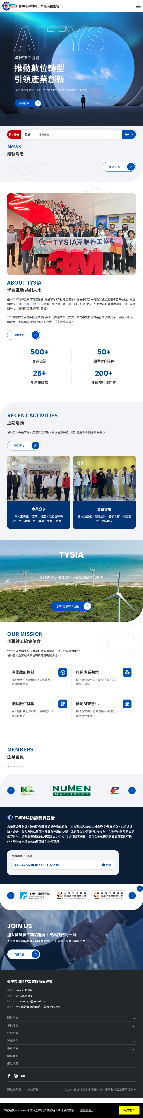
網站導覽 (33, 1089)
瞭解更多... (86, 1110)
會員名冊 (12, 1025)
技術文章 (12, 1033)
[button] (8, 766)
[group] (71, 69)
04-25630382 (24, 990)
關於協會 (12, 1018)
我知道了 (129, 1110)
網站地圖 (12, 1064)
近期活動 (12, 1041)
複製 (108, 865)
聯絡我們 (12, 1056)
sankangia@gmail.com (32, 1001)
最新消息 (12, 1048)
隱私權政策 (14, 1089)
